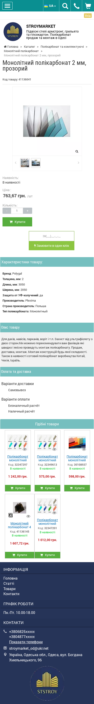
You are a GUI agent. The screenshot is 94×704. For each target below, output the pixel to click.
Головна (10, 578)
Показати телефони (26, 641)
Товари (9, 588)
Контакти (11, 593)
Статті (8, 583)
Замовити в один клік (52, 245)
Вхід (88, 15)
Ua (51, 5)
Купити (19, 222)
